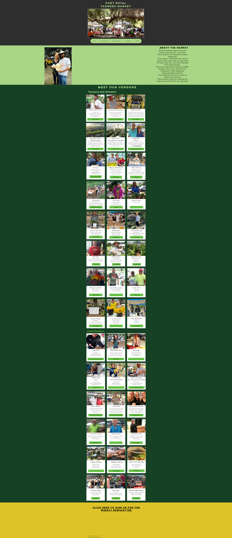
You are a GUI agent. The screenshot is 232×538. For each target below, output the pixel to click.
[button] (116, 295)
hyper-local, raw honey (116, 233)
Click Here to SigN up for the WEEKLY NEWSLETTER (116, 508)
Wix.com (99, 537)
